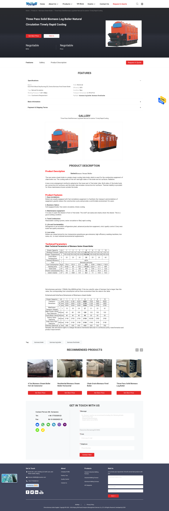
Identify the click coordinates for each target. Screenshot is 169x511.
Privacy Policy (90, 504)
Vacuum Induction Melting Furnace (91, 472)
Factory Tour (64, 475)
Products (34, 10)
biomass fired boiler (73, 342)
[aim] (43, 430)
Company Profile (65, 471)
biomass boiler (39, 342)
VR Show (80, 4)
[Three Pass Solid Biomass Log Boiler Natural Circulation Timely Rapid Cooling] (124, 33)
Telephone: (84, 444)
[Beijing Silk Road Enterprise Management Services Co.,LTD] (31, 3)
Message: (83, 411)
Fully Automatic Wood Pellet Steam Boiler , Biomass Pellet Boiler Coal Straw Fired (99, 385)
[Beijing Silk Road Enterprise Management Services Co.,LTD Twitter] (32, 492)
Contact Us (64, 483)
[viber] (59, 424)
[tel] (48, 430)
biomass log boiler (55, 342)
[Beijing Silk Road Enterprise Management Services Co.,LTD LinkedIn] (36, 492)
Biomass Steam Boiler (46, 10)
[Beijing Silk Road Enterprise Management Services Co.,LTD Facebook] (27, 492)
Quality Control (65, 479)
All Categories (88, 485)
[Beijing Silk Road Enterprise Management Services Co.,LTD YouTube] (41, 492)
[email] (37, 424)
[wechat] (48, 424)
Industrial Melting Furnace (91, 477)
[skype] (54, 424)
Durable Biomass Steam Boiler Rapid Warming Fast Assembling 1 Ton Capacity (70, 385)
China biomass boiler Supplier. (52, 507)
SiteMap (77, 504)
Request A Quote (134, 62)
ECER (124, 507)
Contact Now (87, 455)
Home (28, 10)
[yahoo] (65, 424)
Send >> (113, 496)
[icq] (37, 430)
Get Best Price (34, 36)
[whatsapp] (43, 424)
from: (82, 434)
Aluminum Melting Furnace (91, 481)
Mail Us (51, 36)
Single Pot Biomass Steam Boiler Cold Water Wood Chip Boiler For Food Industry (128, 385)
